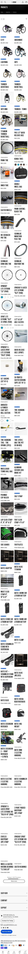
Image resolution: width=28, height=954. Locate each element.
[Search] (5, 2)
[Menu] (1, 2)
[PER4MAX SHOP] (14, 2)
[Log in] (22, 2)
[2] (3, 19)
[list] (2, 19)
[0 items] (26, 2)
